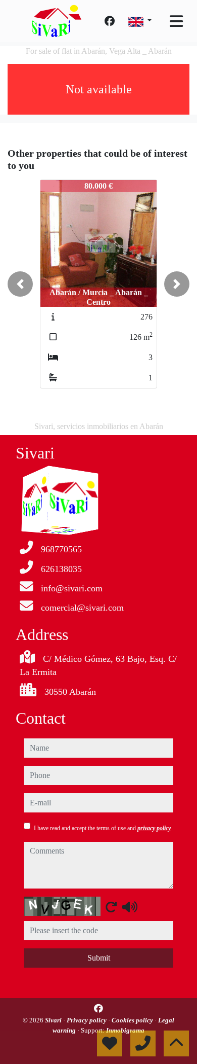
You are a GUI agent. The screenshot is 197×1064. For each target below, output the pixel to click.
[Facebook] (110, 21)
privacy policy (154, 828)
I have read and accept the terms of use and (102, 828)
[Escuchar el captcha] (130, 907)
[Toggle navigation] (176, 21)
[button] (20, 284)
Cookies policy (133, 1020)
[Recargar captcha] (111, 907)
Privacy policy (87, 1020)
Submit (98, 957)
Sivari (54, 1020)
